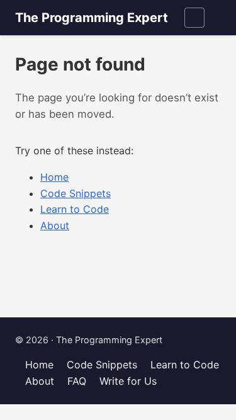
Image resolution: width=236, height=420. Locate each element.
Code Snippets (75, 193)
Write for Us (128, 381)
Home (54, 177)
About (54, 225)
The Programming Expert (91, 17)
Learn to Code (74, 209)
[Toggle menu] (194, 18)
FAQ (76, 381)
